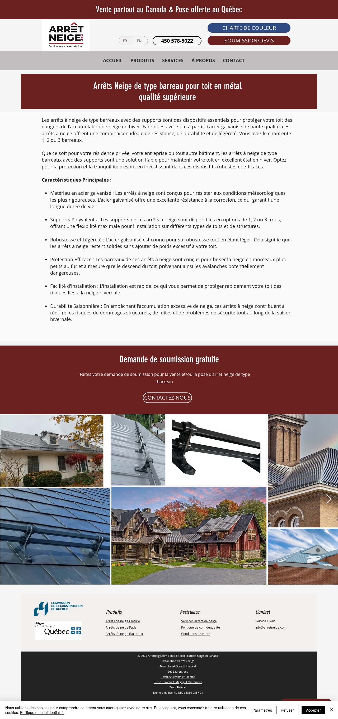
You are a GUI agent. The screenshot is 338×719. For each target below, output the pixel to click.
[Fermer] (331, 710)
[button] (249, 28)
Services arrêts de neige (199, 621)
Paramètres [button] (262, 710)
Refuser (287, 710)
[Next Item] (329, 499)
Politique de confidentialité (42, 712)
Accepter (313, 710)
